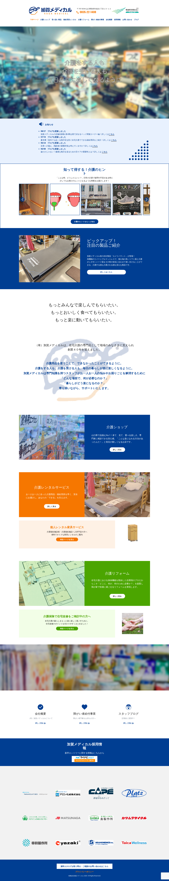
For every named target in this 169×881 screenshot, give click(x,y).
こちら (111, 134)
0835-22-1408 (88, 12)
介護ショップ (45, 19)
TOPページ (34, 19)
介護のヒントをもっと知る (84, 221)
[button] (22, 199)
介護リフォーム (83, 19)
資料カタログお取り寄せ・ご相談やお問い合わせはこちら (84, 866)
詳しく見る (117, 450)
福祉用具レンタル (69, 19)
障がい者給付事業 (97, 19)
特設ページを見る (67, 539)
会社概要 (109, 19)
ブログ (136, 19)
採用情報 (117, 19)
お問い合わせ (127, 19)
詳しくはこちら (106, 272)
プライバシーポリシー (84, 871)
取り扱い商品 (57, 19)
